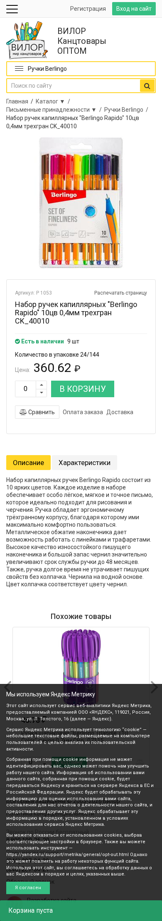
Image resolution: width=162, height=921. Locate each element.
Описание (28, 462)
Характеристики (84, 462)
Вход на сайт (134, 8)
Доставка (119, 412)
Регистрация (88, 8)
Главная (17, 101)
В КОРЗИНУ (82, 389)
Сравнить (41, 412)
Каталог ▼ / (54, 101)
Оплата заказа (83, 412)
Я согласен (28, 887)
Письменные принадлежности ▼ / (55, 109)
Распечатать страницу (120, 293)
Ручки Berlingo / (127, 109)
